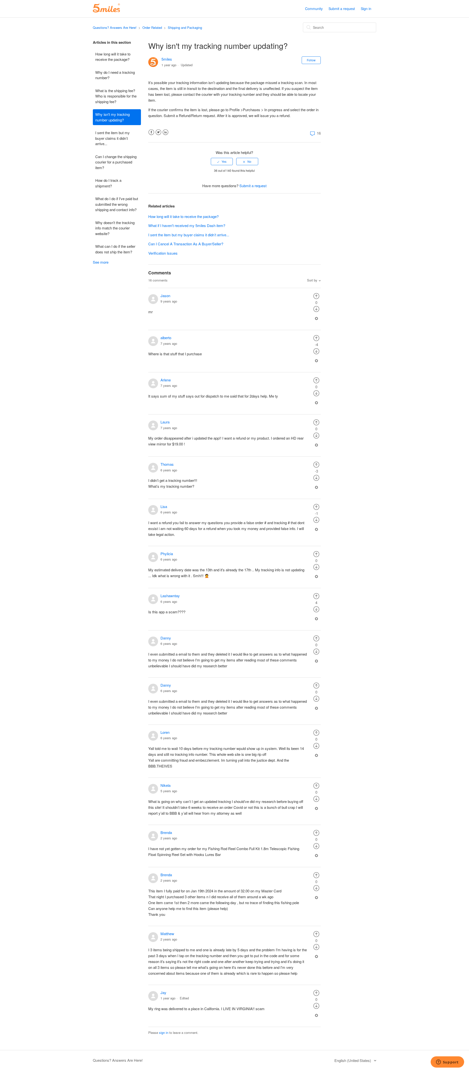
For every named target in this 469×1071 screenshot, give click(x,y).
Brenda (166, 832)
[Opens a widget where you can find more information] (447, 1062)
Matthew (167, 933)
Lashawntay (170, 595)
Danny (165, 637)
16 (318, 133)
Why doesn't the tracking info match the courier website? (115, 228)
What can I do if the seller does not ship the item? (115, 249)
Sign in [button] (366, 8)
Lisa (163, 506)
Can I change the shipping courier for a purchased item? (116, 162)
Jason (165, 295)
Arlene (165, 379)
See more (100, 262)
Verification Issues (163, 253)
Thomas (167, 464)
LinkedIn (165, 132)
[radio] (222, 161)
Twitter (158, 132)
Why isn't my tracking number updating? (112, 117)
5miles (166, 59)
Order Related (152, 27)
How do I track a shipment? (108, 183)
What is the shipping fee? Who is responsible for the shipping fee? (116, 96)
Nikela (165, 785)
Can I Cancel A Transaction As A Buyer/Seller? (185, 243)
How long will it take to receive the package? (112, 56)
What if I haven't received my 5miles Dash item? (186, 225)
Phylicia (166, 553)
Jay (163, 992)
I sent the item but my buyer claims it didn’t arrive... (112, 138)
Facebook (151, 132)
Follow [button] (311, 60)
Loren (165, 732)
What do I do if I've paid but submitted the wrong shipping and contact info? (116, 204)
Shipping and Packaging (185, 27)
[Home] (106, 10)
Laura (165, 421)
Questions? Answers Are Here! (115, 27)
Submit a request (342, 8)
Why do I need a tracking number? (115, 75)
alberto (165, 337)
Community (314, 8)
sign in (163, 1032)
